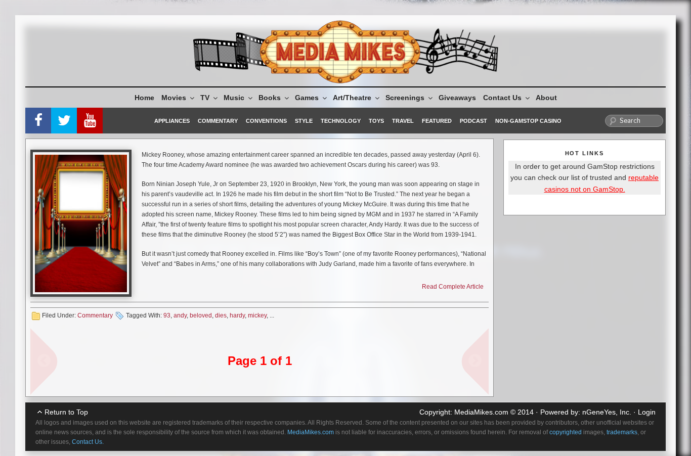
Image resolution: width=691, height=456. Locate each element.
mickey (257, 315)
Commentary (218, 121)
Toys (376, 121)
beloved (201, 315)
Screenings (404, 98)
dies (221, 315)
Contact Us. (88, 441)
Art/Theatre (352, 98)
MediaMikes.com (481, 412)
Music (234, 98)
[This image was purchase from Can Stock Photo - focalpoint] (81, 223)
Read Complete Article (453, 286)
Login (647, 412)
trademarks (622, 432)
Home (144, 98)
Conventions (266, 121)
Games (307, 98)
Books (269, 98)
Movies (173, 98)
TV (204, 98)
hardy (237, 315)
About (546, 98)
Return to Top (66, 412)
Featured (437, 121)
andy (180, 315)
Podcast (473, 121)
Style (304, 121)
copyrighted (565, 432)
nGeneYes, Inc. (606, 412)
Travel (403, 121)
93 (166, 315)
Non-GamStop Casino (528, 121)
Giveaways (457, 98)
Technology (341, 121)
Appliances (172, 121)
